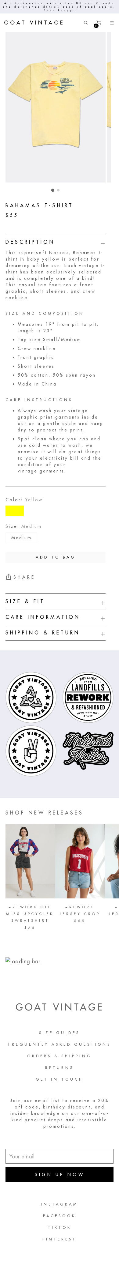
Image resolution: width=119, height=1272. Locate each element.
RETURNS (59, 1067)
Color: (24, 499)
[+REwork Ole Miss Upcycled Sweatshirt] (30, 861)
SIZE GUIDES (59, 1032)
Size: (23, 526)
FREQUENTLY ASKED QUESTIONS (59, 1044)
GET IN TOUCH (59, 1079)
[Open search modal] (85, 23)
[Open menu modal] (112, 23)
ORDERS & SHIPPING (59, 1056)
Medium (21, 537)
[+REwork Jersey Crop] (80, 861)
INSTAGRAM (59, 1204)
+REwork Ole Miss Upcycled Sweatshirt (30, 914)
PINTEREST (59, 1239)
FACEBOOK (59, 1216)
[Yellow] (14, 511)
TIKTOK (59, 1227)
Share (24, 577)
